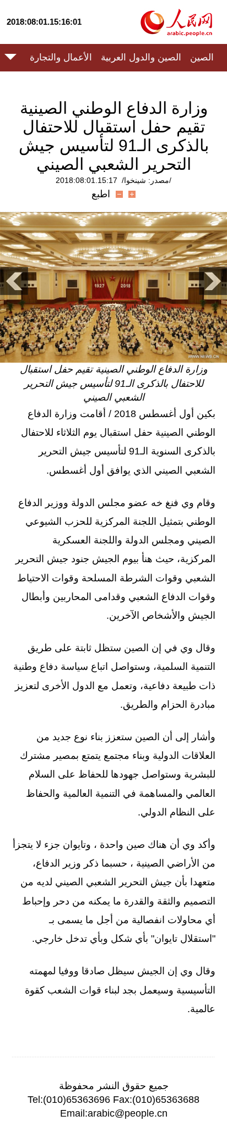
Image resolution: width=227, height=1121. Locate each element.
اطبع (100, 193)
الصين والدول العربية (141, 57)
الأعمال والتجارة (61, 57)
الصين (202, 57)
